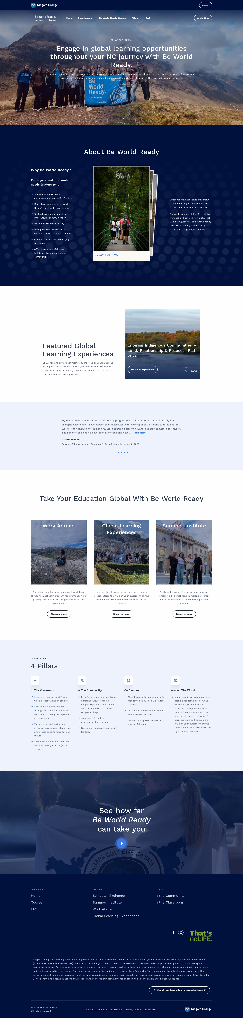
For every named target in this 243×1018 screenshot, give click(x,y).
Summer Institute (107, 902)
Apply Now (203, 18)
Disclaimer (149, 1009)
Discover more (59, 614)
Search (205, 5)
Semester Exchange (109, 896)
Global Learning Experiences (116, 916)
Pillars (135, 18)
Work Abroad (103, 909)
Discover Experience (142, 369)
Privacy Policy (133, 1009)
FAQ (148, 18)
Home (69, 18)
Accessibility (116, 1009)
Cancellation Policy (96, 1009)
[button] (115, 452)
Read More (140, 432)
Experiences (85, 18)
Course (36, 902)
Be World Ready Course (112, 18)
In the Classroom (169, 902)
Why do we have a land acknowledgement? (181, 990)
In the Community (169, 896)
